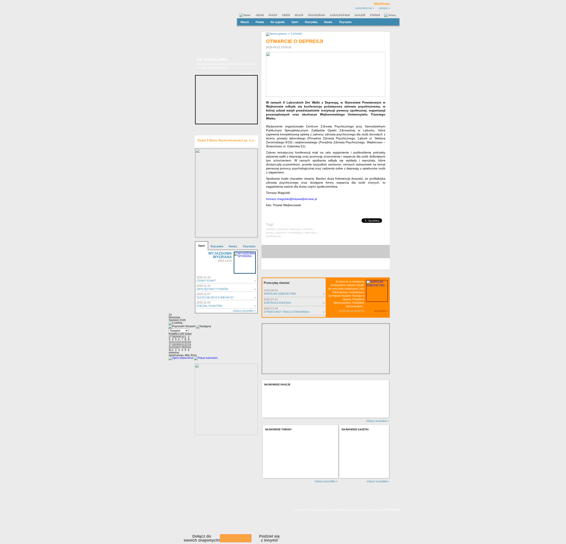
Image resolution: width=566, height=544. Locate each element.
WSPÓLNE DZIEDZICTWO (280, 293)
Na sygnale (278, 22)
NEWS (259, 14)
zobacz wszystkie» (378, 481)
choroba (308, 229)
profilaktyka (296, 232)
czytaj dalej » (246, 73)
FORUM (374, 14)
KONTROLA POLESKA (277, 302)
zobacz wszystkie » (244, 310)
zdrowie (270, 229)
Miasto (245, 22)
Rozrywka (311, 22)
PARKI (272, 14)
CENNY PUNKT (206, 280)
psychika (282, 229)
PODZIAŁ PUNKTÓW (209, 306)
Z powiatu (296, 33)
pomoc (270, 232)
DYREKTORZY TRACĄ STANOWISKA (287, 311)
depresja (295, 229)
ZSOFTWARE (391, 509)
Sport (294, 22)
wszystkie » (381, 311)
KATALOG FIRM (339, 14)
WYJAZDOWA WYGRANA (220, 255)
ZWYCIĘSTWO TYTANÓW (212, 289)
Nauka (328, 22)
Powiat (260, 22)
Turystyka (345, 22)
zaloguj (384, 8)
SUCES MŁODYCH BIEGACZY (215, 297)
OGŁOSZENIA (316, 14)
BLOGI (298, 14)
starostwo (310, 232)
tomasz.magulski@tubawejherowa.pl (291, 199)
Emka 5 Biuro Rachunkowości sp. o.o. (226, 140)
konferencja (273, 236)
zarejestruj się (364, 8)
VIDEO (285, 14)
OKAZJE (359, 14)
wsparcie (281, 232)
